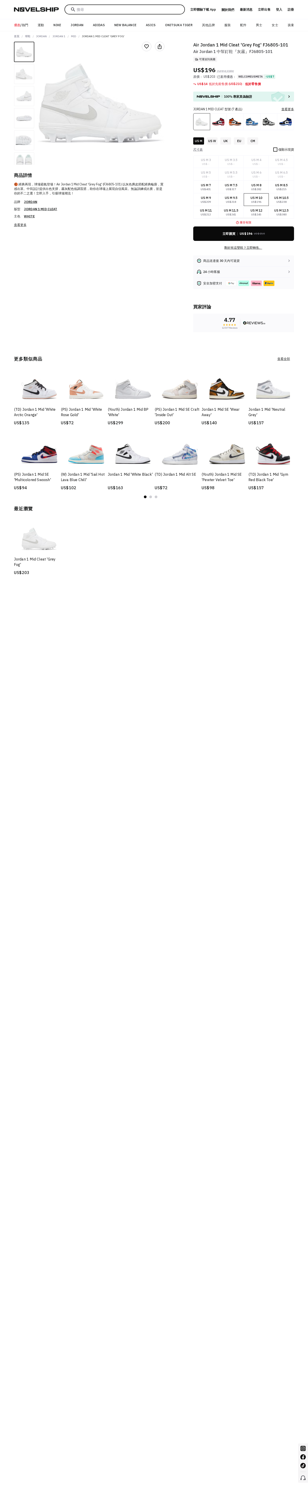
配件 (243, 25)
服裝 (227, 25)
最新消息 (246, 9)
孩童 (291, 25)
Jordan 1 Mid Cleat (40, 209)
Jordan (77, 25)
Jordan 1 (59, 36)
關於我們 (228, 10)
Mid (73, 36)
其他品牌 (208, 25)
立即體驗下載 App (203, 9)
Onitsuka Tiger (179, 25)
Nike (57, 25)
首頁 (16, 36)
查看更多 (20, 225)
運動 (41, 25)
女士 (275, 25)
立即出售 (264, 9)
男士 (259, 25)
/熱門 (21, 25)
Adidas (99, 25)
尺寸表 (198, 150)
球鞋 (27, 36)
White (29, 216)
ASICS (151, 25)
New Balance (125, 25)
